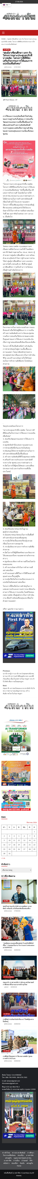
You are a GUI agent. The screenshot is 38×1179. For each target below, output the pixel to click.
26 (19, 849)
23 (4, 849)
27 (24, 849)
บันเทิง (5, 938)
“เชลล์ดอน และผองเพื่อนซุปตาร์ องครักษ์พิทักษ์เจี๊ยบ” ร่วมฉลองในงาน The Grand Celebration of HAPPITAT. (18, 945)
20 (24, 845)
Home (19, 1166)
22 (34, 845)
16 (4, 845)
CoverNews (25, 1173)
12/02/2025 (17, 67)
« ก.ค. (3, 858)
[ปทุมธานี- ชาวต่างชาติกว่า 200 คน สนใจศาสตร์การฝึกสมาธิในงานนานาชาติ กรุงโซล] (19, 968)
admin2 (6, 987)
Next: (19, 689)
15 (34, 840)
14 (30, 840)
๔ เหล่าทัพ (29, 1155)
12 (19, 840)
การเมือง (16, 1160)
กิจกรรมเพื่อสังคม (9, 1155)
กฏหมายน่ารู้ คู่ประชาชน (22, 1158)
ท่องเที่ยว (6, 901)
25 (14, 849)
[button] (3, 32)
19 (19, 845)
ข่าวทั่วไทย (7, 49)
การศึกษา (30, 1153)
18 (14, 845)
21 (30, 845)
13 (24, 840)
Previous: (19, 676)
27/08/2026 (17, 911)
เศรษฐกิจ (8, 1158)
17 (9, 845)
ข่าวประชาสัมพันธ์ (8, 977)
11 (14, 840)
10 (9, 840)
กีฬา (31, 1160)
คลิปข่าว (6, 1163)
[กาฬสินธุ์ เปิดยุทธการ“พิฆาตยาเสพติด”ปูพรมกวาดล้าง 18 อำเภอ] (19, 1042)
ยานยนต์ (25, 1160)
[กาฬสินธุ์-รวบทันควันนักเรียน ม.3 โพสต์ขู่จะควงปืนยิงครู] (19, 1005)
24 (9, 849)
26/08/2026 (17, 950)
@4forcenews (8, 67)
